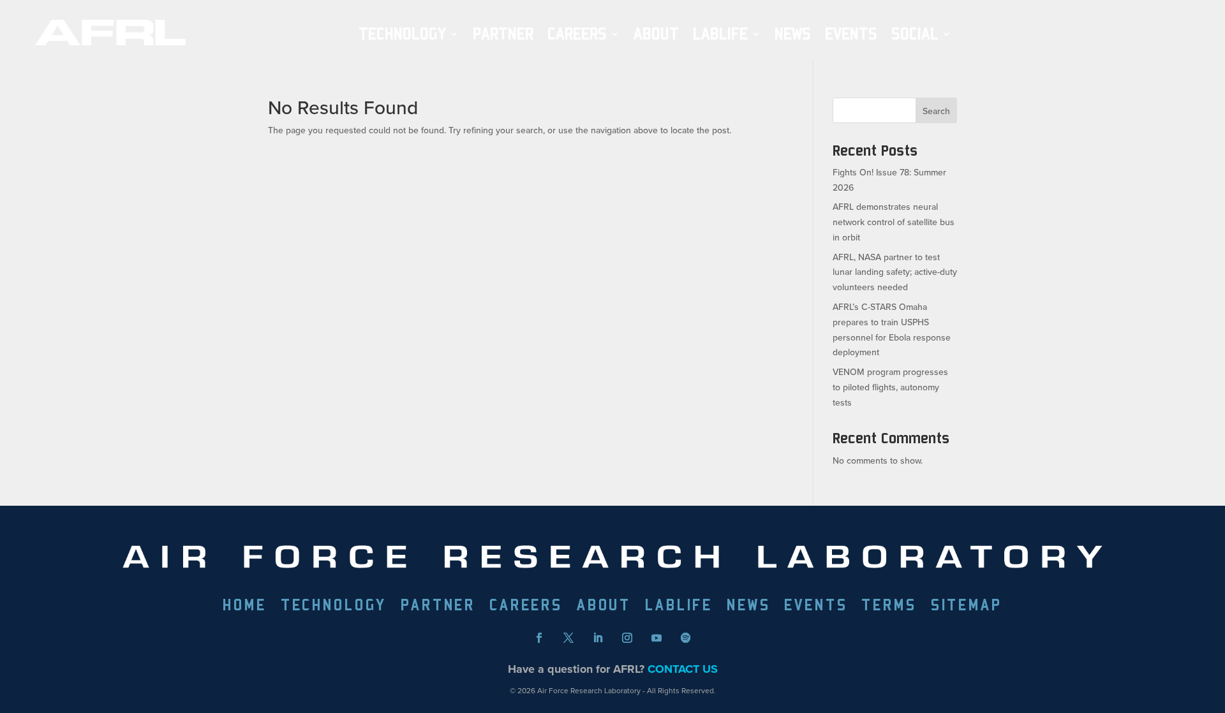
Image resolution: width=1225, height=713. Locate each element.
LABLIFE (679, 607)
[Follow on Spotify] (686, 638)
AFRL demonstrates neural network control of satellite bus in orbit (893, 222)
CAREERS (526, 607)
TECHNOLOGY (402, 34)
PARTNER (503, 34)
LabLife (720, 34)
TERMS (888, 607)
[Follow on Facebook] (539, 638)
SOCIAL (915, 34)
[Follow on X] (568, 638)
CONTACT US (683, 669)
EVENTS (851, 34)
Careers (577, 34)
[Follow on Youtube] (656, 638)
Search (936, 111)
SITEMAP (966, 607)
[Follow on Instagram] (627, 638)
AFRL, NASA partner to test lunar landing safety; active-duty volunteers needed (895, 272)
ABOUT (656, 34)
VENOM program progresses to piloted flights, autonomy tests (890, 387)
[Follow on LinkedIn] (598, 638)
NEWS (793, 34)
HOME (244, 607)
